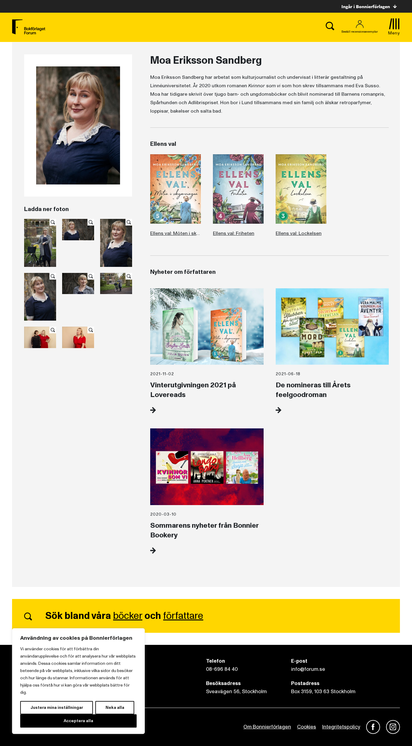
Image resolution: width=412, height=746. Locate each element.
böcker (127, 616)
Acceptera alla (78, 721)
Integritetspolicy (341, 726)
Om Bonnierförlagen (267, 726)
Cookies (306, 726)
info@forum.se (308, 669)
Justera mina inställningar (56, 707)
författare (183, 616)
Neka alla (115, 707)
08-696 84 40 (222, 669)
